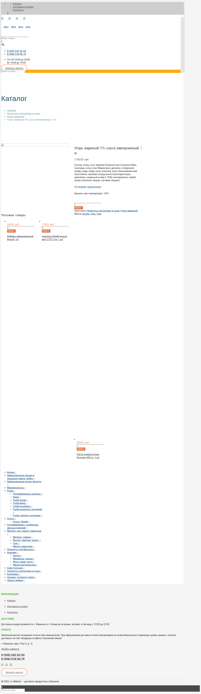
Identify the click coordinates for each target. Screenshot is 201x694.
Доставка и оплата (23, 7)
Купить (78, 208)
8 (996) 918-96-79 (16, 54)
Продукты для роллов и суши (23, 113)
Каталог (17, 3)
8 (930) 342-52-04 (16, 51)
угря (99, 213)
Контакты (18, 10)
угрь (93, 213)
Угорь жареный (15, 116)
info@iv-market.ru (10, 649)
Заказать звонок (14, 68)
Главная (11, 110)
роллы (86, 213)
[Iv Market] (16, 26)
